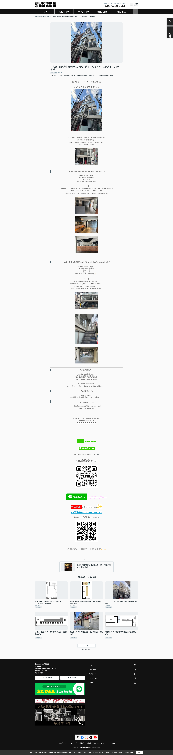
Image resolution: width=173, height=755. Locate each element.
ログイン (131, 5)
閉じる (140, 752)
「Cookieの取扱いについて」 (116, 752)
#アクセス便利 (104, 75)
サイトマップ (111, 743)
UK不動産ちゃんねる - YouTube (86, 512)
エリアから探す (83, 12)
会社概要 (90, 682)
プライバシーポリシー (100, 743)
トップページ (92, 665)
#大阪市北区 (53, 75)
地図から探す (102, 12)
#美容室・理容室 (88, 75)
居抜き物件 (54, 72)
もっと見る (86, 646)
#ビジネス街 (96, 75)
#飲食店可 (73, 75)
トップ (44, 12)
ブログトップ (92, 674)
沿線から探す (64, 12)
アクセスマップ (92, 678)
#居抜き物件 (79, 75)
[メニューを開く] (135, 11)
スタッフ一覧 (92, 669)
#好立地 (111, 75)
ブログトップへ (86, 649)
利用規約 (81, 743)
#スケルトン (61, 75)
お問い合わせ (121, 12)
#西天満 (67, 75)
